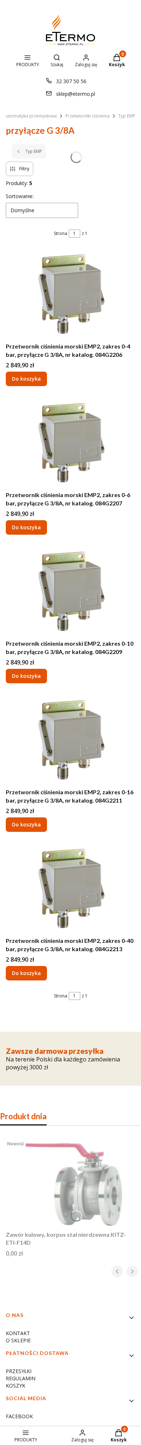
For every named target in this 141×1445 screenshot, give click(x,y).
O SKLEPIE (18, 1340)
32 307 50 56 (71, 81)
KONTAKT (18, 1333)
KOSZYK (15, 1385)
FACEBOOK (19, 1416)
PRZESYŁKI (18, 1371)
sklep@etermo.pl (75, 93)
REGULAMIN (20, 1378)
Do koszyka (26, 378)
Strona (60, 233)
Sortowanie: (20, 196)
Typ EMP (126, 116)
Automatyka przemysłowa (30, 116)
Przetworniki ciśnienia (87, 116)
